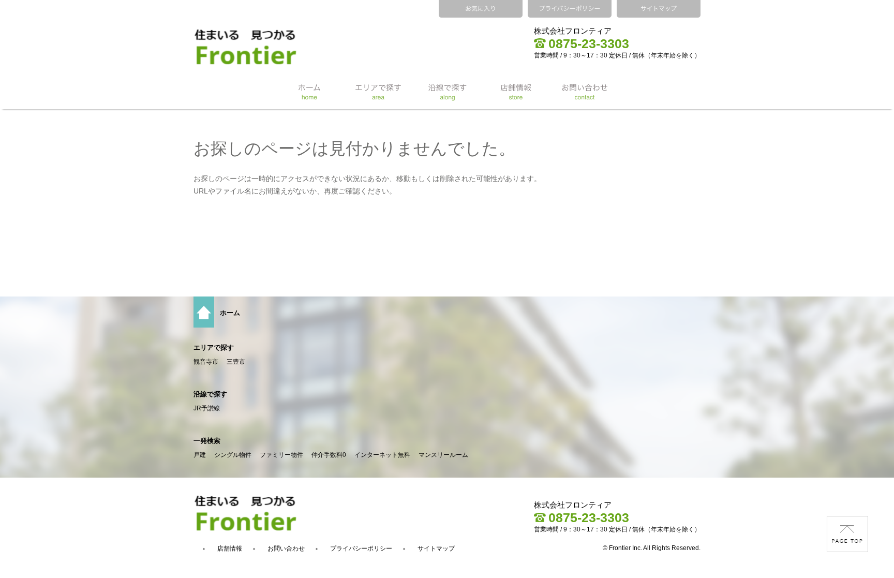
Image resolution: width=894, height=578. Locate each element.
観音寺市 (205, 361)
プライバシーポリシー (361, 548)
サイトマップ (436, 548)
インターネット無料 (382, 454)
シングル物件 (232, 454)
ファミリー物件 (281, 454)
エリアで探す (213, 347)
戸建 (199, 454)
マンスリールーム (443, 454)
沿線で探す (210, 394)
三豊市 (236, 361)
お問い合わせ (286, 548)
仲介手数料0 (328, 454)
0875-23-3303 (588, 43)
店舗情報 (229, 548)
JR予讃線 (206, 408)
